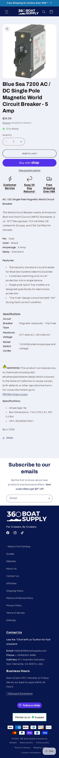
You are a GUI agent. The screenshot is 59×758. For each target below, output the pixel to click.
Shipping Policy (14, 591)
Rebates (11, 561)
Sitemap (11, 620)
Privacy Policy (14, 605)
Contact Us (12, 576)
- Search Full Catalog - (18, 546)
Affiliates (11, 583)
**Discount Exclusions (19, 693)
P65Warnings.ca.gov (15, 394)
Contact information (31, 753)
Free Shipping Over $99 (49, 188)
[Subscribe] (49, 498)
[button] (6, 11)
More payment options (29, 171)
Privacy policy (42, 743)
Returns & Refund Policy (19, 598)
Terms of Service (15, 613)
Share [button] (9, 438)
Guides (10, 554)
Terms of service (22, 748)
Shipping (6, 123)
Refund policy (26, 743)
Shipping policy (40, 748)
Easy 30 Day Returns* (29, 188)
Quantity (7, 135)
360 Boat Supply (28, 739)
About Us (11, 569)
